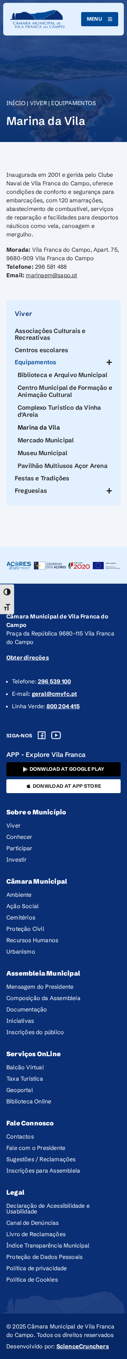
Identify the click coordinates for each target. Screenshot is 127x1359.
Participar (19, 848)
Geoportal (19, 1089)
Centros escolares (41, 350)
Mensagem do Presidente (39, 986)
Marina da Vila (39, 427)
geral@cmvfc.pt (54, 693)
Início (15, 103)
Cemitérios (20, 917)
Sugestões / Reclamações (41, 1159)
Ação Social (22, 906)
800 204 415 (63, 706)
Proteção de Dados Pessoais (44, 1256)
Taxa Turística (24, 1078)
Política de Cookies (32, 1279)
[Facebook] (42, 735)
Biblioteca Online (28, 1101)
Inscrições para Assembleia (43, 1170)
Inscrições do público (35, 1032)
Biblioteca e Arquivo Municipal (62, 374)
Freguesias (31, 490)
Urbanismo (20, 951)
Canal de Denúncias (32, 1222)
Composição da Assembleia (43, 997)
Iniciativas (20, 1020)
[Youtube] (56, 735)
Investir (16, 859)
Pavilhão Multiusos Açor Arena (63, 465)
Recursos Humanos (32, 940)
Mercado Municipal (46, 440)
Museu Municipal (42, 453)
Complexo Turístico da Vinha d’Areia (59, 411)
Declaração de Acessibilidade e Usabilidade (48, 1208)
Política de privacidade (36, 1268)
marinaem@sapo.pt (51, 275)
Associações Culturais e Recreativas (50, 334)
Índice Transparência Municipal (47, 1245)
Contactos (20, 1136)
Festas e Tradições (42, 478)
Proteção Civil (25, 928)
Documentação (26, 1009)
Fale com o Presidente (35, 1147)
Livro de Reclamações (36, 1234)
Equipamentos (73, 103)
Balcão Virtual (25, 1067)
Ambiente (19, 894)
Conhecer (19, 836)
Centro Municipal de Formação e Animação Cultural (65, 391)
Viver (38, 103)
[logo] (37, 19)
